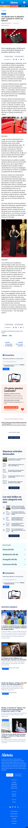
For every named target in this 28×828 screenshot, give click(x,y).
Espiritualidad (14, 784)
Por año (14, 802)
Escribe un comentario (14, 437)
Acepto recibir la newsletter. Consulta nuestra (14, 365)
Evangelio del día (10, 559)
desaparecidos (6, 611)
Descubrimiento (14, 788)
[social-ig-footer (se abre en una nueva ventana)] (17, 807)
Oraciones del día (10, 564)
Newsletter (14, 794)
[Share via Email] (21, 59)
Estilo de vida (14, 786)
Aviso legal (14, 818)
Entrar (18, 432)
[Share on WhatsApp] (23, 59)
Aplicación (14, 796)
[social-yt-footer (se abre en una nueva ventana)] (10, 807)
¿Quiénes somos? (14, 816)
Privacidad (14, 823)
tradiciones (5, 644)
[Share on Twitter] (18, 59)
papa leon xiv (5, 669)
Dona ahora (13, 6)
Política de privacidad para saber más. (14, 365)
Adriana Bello (16, 23)
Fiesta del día (8, 550)
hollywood (4, 335)
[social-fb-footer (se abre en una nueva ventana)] (12, 807)
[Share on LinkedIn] (16, 59)
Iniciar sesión (18, 775)
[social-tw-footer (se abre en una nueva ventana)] (15, 807)
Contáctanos (14, 821)
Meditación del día (10, 554)
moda (10, 335)
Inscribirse (6, 369)
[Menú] (5, 2)
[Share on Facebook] (13, 59)
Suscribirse (9, 775)
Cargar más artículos (14, 487)
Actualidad (3, 10)
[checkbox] (3, 364)
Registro (5, 6)
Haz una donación (14, 813)
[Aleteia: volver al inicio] (14, 2)
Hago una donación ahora (10, 407)
